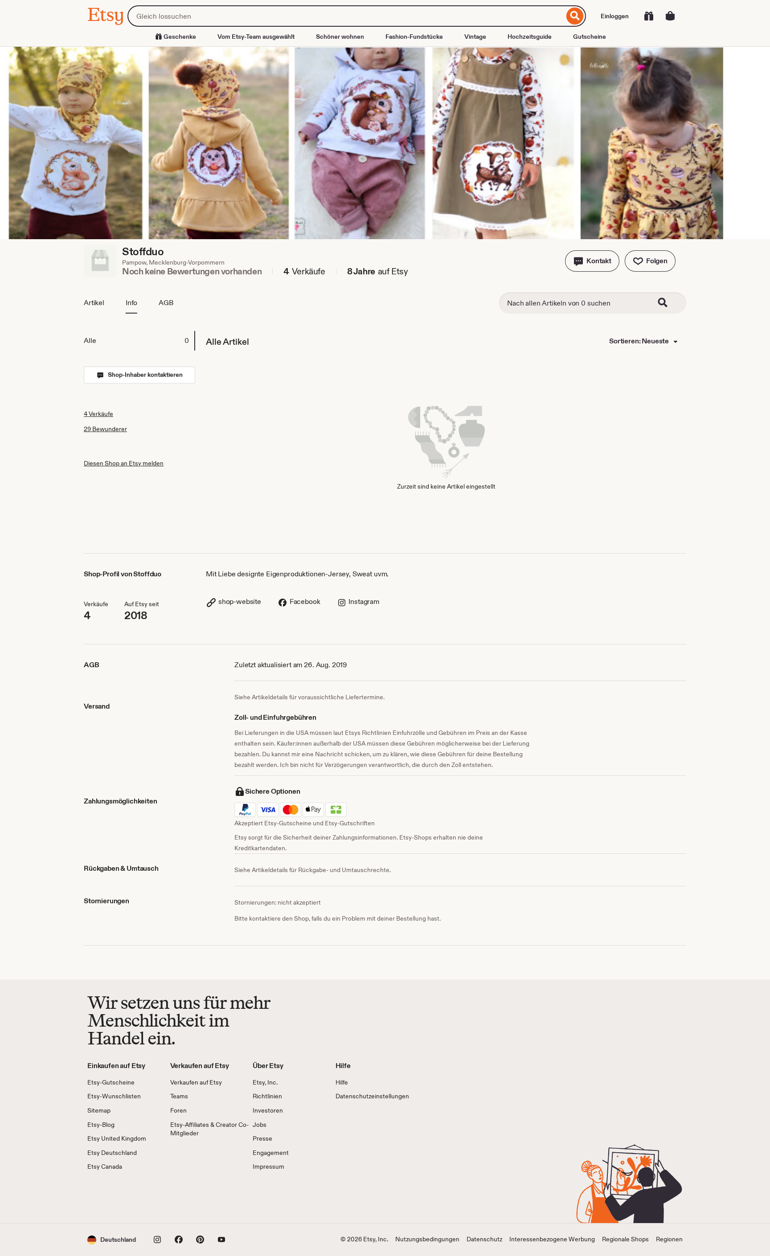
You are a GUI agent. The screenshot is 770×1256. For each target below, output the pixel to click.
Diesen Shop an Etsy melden (124, 463)
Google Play (185, 1197)
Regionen (669, 1239)
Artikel (94, 302)
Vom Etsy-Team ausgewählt (256, 36)
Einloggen (615, 16)
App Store (117, 1197)
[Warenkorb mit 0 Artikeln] (670, 16)
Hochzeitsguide (530, 36)
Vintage (475, 36)
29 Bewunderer (105, 428)
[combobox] (345, 16)
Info (131, 302)
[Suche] (575, 16)
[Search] (668, 303)
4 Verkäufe (98, 413)
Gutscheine (589, 36)
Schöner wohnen (340, 36)
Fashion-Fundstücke (414, 36)
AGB (166, 302)
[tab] (139, 341)
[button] (592, 261)
